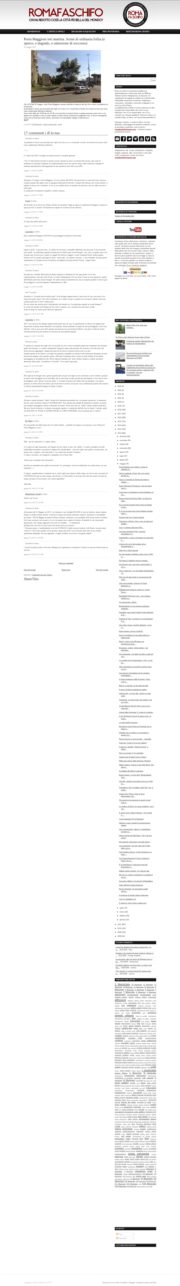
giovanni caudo (150, 1065)
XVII (140, 1184)
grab (148, 1067)
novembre (124, 440)
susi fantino (152, 1159)
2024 (120, 394)
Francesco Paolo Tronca (123, 1062)
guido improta (125, 1070)
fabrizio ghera (140, 1055)
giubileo (118, 1067)
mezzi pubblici (120, 1105)
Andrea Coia (146, 1008)
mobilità (153, 1105)
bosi (142, 1023)
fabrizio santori (151, 1055)
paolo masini (133, 1119)
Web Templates (122, 1283)
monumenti (128, 1107)
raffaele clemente (132, 1134)
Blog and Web (150, 1283)
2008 (120, 936)
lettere (143, 1083)
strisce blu (144, 1159)
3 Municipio (129, 990)
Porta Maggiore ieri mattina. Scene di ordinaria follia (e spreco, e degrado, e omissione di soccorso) (64, 41)
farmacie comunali (121, 1058)
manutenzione (120, 1093)
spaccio (154, 1154)
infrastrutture (141, 1076)
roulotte (135, 1144)
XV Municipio (120, 1184)
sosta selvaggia (138, 1153)
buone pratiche (135, 1026)
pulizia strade (150, 1131)
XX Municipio (132, 1186)
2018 (120, 410)
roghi (123, 1144)
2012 (120, 433)
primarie (136, 1129)
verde (60, 124)
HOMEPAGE (33, 31)
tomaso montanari (150, 1164)
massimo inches (132, 1098)
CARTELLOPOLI (56, 31)
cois (149, 1036)
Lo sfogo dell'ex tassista (128, 723)
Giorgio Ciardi (140, 1065)
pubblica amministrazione (125, 1131)
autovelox (153, 1018)
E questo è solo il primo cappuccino (132, 903)
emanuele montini (150, 1050)
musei (148, 1107)
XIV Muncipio (141, 1181)
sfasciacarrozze (130, 1151)
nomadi (141, 1110)
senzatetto (152, 1148)
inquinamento (152, 1075)
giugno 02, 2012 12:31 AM (33, 488)
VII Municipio (147, 1174)
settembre (124, 448)
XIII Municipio (130, 1181)
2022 (120, 398)
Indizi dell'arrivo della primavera (131, 885)
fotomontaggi (140, 1060)
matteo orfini (152, 1097)
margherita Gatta (150, 1095)
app (122, 1013)
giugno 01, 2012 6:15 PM (33, 432)
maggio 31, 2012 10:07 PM (33, 314)
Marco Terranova (126, 1095)
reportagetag (119, 1139)
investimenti (119, 1078)
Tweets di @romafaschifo (124, 216)
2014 (120, 425)
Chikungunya (143, 1033)
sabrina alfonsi (150, 1144)
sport (126, 1157)
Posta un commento (66, 563)
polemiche (135, 1126)
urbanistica (150, 1169)
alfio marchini (146, 1003)
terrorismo (130, 1164)
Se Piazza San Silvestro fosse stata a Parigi (133, 337)
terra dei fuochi (120, 1164)
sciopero (153, 1146)
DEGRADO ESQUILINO (83, 31)
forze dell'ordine (129, 1060)
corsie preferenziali (148, 1041)
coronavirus (127, 1041)
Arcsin (113, 1283)
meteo (154, 1102)
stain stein (132, 1157)
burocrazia (146, 1026)
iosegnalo (137, 1078)
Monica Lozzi (119, 1107)
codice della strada (141, 1036)
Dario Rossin (134, 1045)
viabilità (125, 1174)
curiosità (138, 1043)
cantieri (150, 1028)
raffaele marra (144, 1134)
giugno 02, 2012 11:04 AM (33, 502)
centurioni (134, 1033)
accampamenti (132, 995)
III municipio (149, 1073)
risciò (121, 1141)
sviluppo (127, 1162)
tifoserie (141, 1164)
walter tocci (126, 1179)
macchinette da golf (138, 1088)
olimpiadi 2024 (150, 1112)
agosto (122, 452)
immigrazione (129, 1076)
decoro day (118, 1048)
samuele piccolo (128, 1146)
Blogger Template (136, 1283)
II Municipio (135, 1073)
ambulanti (131, 1005)
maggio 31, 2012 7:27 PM (33, 195)
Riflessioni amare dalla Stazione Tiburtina (135, 761)
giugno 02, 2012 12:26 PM (33, 538)
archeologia (136, 1013)
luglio (122, 456)
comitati (153, 1036)
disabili (153, 1048)
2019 (120, 406)
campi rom (137, 1028)
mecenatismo (143, 1100)
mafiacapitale (151, 1088)
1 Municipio (122, 984)
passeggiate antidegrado (141, 1121)
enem (132, 1053)
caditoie (117, 1028)
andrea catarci (136, 1008)
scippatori (119, 1148)
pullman (118, 1134)
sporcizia (119, 1157)
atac (134, 1018)
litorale (117, 1085)
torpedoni (118, 1166)
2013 (120, 429)
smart (145, 1151)
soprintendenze (120, 1154)
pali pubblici (123, 1117)
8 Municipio (141, 992)
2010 (120, 928)
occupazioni (119, 1112)
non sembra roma (150, 1109)
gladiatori (144, 1067)
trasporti (140, 1166)
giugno (122, 460)
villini (133, 1176)
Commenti (122, 1238)
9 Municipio (151, 992)
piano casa (126, 1124)
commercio (120, 1038)
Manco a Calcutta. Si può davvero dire (133, 686)
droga (135, 1050)
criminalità (125, 1043)
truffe (146, 1166)
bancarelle (135, 1021)
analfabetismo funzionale (122, 1008)
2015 (120, 421)
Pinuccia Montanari (143, 1124)
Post (120, 1234)
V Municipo (128, 1171)
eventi (132, 1055)
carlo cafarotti (152, 1031)
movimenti (137, 1107)
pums (123, 1134)
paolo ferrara (152, 1117)
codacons (131, 1036)
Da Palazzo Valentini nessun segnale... (134, 561)
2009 (120, 932)
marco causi (147, 1093)
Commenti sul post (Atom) (42, 575)
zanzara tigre (141, 1186)
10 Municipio (137, 985)
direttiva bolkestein (143, 1048)
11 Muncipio (148, 985)
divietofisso (128, 1050)
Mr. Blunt (28, 421)
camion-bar (127, 1028)
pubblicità (139, 1131)
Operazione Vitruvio (144, 1114)
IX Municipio (37, 124)
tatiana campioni (145, 1162)
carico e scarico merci (128, 1031)
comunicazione (150, 1038)
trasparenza (131, 1166)
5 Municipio (149, 990)
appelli (128, 1013)
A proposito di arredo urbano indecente (133, 895)
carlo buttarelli (141, 1031)
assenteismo (152, 1016)
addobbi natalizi (121, 997)
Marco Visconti (137, 1095)
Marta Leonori (120, 1097)
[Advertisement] (135, 54)
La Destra (139, 1080)
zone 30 (147, 1186)
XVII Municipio (149, 1184)
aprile (122, 908)
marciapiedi (137, 1093)
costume (117, 1043)
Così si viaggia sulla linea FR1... (131, 528)
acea (154, 995)
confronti (119, 1040)
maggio (123, 464)
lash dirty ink (148, 1080)
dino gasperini (132, 1048)
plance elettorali (126, 1126)
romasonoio (128, 1144)
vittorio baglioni (151, 1176)
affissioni (120, 1000)
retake (128, 1139)
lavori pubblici (122, 1083)
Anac (154, 1005)
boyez (154, 1023)
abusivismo (120, 995)
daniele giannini (125, 1045)
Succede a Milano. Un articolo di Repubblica (136, 881)
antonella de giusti (143, 1010)
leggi (138, 1083)
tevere (135, 1164)
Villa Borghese (127, 1176)
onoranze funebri (131, 1114)
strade (127, 1159)
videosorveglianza (135, 1174)
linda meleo (151, 1083)
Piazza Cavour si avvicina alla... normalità (135, 739)
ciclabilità (118, 1036)
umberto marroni (134, 1169)
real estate (126, 1136)
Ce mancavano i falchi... (128, 602)
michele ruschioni (143, 1105)
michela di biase (132, 1105)
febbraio (123, 916)
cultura (132, 1043)
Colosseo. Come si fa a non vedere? (133, 743)
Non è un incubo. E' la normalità (131, 753)
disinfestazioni (119, 1050)
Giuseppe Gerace (127, 1067)
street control (135, 1159)
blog (138, 1024)
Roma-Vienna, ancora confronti (131, 631)
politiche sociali (151, 1126)
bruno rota (118, 1026)
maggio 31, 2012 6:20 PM (33, 171)
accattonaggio (145, 995)
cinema (125, 1036)
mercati (117, 1102)
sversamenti (119, 1162)
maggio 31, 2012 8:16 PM (33, 226)
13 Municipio (128, 987)
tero (155, 1162)
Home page (66, 570)
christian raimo (151, 1033)
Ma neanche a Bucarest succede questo (134, 842)
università (142, 1169)
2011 (120, 924)
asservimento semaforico (123, 1018)
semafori (145, 1148)
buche (125, 1026)
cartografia (118, 1033)
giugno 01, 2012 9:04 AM (33, 366)
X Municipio (135, 1179)
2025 (120, 390)
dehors (124, 1048)
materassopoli (143, 1097)
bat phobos (146, 1021)
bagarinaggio (119, 1021)
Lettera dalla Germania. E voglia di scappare (136, 712)
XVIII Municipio (121, 1186)
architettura (152, 1013)
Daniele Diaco (146, 1043)
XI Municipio (147, 1179)
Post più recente (30, 570)
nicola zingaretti (127, 1109)
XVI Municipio (132, 1184)
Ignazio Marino (121, 1073)
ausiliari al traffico (143, 1018)
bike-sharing (125, 1023)
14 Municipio (138, 987)
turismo (151, 1167)
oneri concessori (120, 1114)
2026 (120, 386)
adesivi (131, 997)
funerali (146, 1062)
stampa (139, 1157)
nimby (136, 1109)
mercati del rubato (128, 1102)
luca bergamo (136, 1085)
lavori (154, 1080)
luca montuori (146, 1085)
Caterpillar (29, 232)
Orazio (27, 201)
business (153, 1026)
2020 (120, 402)
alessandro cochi (150, 1000)
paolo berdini (143, 1117)
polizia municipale (50, 124)
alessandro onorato (121, 1003)
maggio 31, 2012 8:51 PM (33, 265)
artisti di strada (141, 1016)
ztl (151, 1186)
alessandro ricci (134, 1003)
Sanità (138, 1146)
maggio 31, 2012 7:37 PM (33, 212)
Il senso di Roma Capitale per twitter (133, 690)
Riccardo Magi (137, 1139)
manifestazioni (129, 1090)
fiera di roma (133, 1058)
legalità (132, 1083)
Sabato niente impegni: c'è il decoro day (134, 871)
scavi (147, 1146)
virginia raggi (141, 1176)
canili (144, 1028)
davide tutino (152, 1045)
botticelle (148, 1023)
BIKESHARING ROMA (137, 31)
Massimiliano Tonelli (33, 494)
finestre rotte (141, 1058)
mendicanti (152, 1100)
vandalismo (140, 1171)
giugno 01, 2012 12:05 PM (33, 391)
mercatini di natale (144, 1102)
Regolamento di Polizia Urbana (144, 1136)
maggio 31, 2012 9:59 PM (33, 287)
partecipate (118, 1121)
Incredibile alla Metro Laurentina (131, 771)
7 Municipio (129, 992)
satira (143, 1146)
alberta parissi (139, 1000)
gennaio (123, 920)
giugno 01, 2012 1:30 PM (33, 415)
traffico (124, 1166)
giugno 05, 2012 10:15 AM (33, 554)
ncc (120, 1109)
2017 (120, 414)
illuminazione (119, 1075)
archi (144, 1013)
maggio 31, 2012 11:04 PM (33, 336)
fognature (118, 1060)
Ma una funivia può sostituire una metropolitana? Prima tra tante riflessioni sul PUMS (139, 355)
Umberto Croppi (123, 1169)
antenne (133, 1010)
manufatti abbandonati (146, 1090)
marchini (129, 1093)
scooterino (128, 1148)
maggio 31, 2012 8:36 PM (33, 240)
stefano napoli (119, 1159)
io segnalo (129, 1078)
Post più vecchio (102, 570)
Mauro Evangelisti (132, 1100)
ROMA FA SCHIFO (45, 1283)
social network (152, 1151)
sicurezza (139, 1151)
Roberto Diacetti (145, 1141)
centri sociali (126, 1033)
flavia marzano (150, 1058)
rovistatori (142, 1144)
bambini (126, 1021)
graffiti (153, 1067)
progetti (143, 1129)
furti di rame (152, 1062)
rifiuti (146, 1139)
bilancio (133, 1023)
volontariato (118, 1179)
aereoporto (152, 997)
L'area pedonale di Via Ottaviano (131, 819)
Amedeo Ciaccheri (144, 1005)
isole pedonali (147, 1078)
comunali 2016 (135, 1038)
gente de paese (120, 1065)
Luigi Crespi (126, 1088)
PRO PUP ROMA (111, 31)
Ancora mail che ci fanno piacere (131, 517)
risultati (126, 1141)
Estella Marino (151, 1053)
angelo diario (125, 1010)
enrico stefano (140, 1053)
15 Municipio (149, 987)
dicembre (123, 436)
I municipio (149, 1070)
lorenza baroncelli (125, 1085)
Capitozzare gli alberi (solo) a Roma (132, 757)
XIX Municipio (151, 1181)
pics (133, 1124)
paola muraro (132, 1117)
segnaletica (137, 1148)
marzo (122, 912)
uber (116, 1169)
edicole (140, 1050)
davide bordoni (143, 1045)
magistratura (118, 1090)
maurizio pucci (120, 1100)
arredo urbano (124, 1015)
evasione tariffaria (122, 1055)
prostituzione (151, 1129)
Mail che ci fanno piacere (128, 550)
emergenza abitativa (122, 1053)
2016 (120, 417)
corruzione (136, 1041)
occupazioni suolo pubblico (134, 1112)
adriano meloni (141, 997)
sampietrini (118, 1146)
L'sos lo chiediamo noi (127, 899)
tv (155, 1166)
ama (123, 1006)
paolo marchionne (121, 1119)
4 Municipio (139, 990)
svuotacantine (135, 1162)
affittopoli (130, 1000)
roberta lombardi (135, 1141)
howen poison (136, 1070)
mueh (143, 1107)
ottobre (122, 444)
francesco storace (138, 1062)
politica (142, 1126)
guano (117, 1070)
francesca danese (150, 1060)
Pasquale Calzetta (127, 1121)
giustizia (138, 1067)
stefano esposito (150, 1157)
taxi (151, 1162)
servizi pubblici (120, 1151)
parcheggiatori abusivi (147, 1119)
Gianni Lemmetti (130, 1065)
